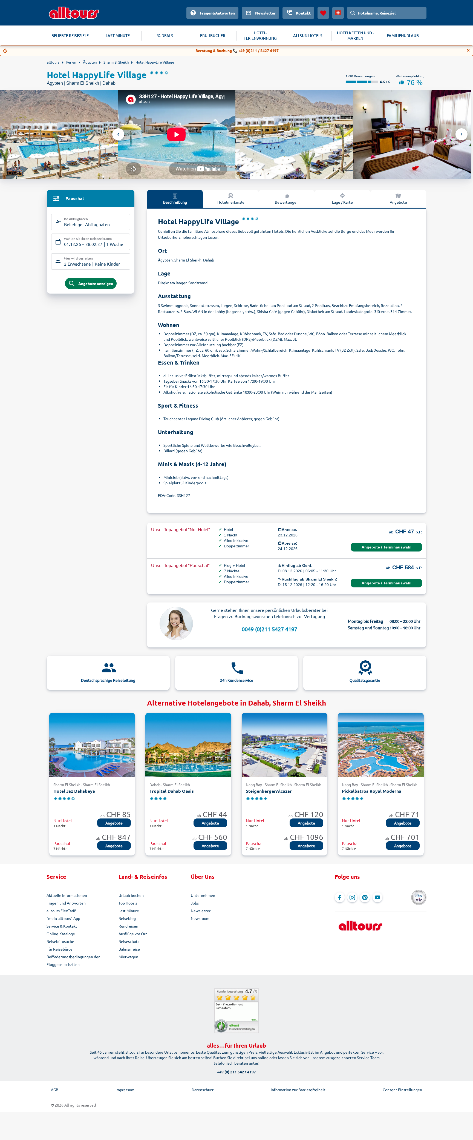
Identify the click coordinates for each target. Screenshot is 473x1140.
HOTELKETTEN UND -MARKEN (355, 35)
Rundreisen (128, 925)
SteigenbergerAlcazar (269, 791)
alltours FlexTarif (61, 910)
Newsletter (200, 910)
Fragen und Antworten (66, 902)
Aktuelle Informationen (67, 895)
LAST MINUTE (118, 35)
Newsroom (200, 918)
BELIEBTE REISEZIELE (70, 35)
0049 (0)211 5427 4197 (269, 629)
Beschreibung (175, 202)
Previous (118, 134)
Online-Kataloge (61, 933)
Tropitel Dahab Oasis (171, 791)
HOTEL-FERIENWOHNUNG (260, 35)
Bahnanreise (129, 948)
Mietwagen (128, 956)
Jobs (195, 902)
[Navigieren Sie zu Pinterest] (365, 897)
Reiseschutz (129, 941)
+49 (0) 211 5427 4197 (236, 1071)
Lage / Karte (342, 202)
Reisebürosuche (60, 941)
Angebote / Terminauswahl (386, 547)
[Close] (468, 50)
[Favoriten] (323, 13)
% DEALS (165, 35)
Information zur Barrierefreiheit (298, 1089)
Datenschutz (203, 1089)
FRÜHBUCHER (212, 35)
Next (461, 134)
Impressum (125, 1089)
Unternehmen (203, 895)
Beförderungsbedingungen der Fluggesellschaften (73, 960)
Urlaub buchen (131, 895)
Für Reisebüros (59, 948)
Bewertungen (287, 202)
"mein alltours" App (63, 918)
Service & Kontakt (62, 925)
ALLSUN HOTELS (307, 35)
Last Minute (129, 910)
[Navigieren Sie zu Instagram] (352, 897)
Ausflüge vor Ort (133, 933)
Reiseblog (127, 918)
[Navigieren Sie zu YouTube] (377, 897)
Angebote (398, 202)
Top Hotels (128, 902)
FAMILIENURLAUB (403, 35)
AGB (54, 1089)
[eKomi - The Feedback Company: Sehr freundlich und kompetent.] (236, 1010)
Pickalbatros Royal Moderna (371, 791)
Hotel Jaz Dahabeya (74, 791)
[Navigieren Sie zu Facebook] (340, 897)
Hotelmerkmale (230, 202)
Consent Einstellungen (402, 1089)
